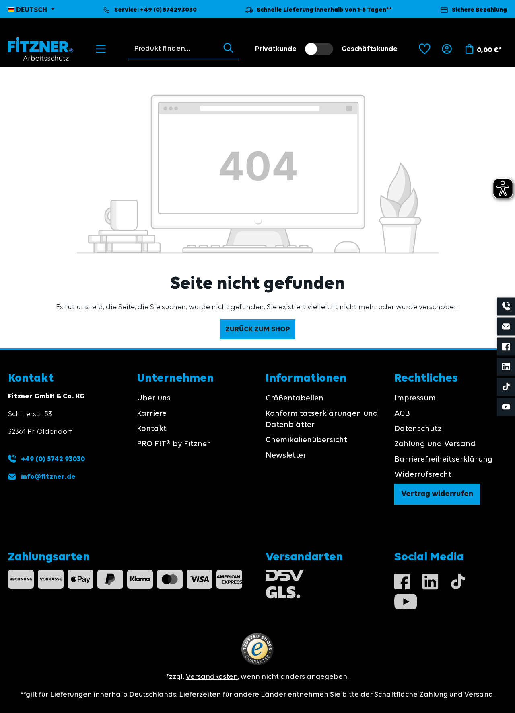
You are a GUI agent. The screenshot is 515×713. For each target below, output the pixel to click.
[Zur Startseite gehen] (41, 49)
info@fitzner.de (48, 476)
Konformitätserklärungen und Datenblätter (322, 419)
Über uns (154, 398)
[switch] (319, 49)
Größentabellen (294, 398)
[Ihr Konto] (447, 49)
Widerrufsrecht (422, 475)
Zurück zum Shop (257, 329)
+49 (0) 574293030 (168, 10)
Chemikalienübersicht (306, 440)
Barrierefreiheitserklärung (443, 460)
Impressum (415, 398)
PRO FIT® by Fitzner (173, 444)
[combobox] (173, 49)
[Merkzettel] (425, 49)
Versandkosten (212, 676)
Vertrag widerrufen (437, 494)
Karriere (152, 414)
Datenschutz (418, 429)
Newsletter (286, 455)
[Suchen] (228, 49)
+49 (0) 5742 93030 (52, 459)
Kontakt (152, 429)
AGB (402, 414)
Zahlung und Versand (435, 444)
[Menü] (101, 49)
